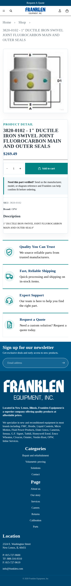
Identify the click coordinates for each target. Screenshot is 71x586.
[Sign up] (63, 362)
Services (35, 501)
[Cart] (67, 10)
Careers (35, 507)
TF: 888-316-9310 (12, 558)
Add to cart (48, 168)
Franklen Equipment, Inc (38, 578)
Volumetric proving (35, 461)
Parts (35, 526)
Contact (36, 474)
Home (7, 22)
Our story (35, 495)
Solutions (35, 468)
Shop (22, 22)
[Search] (11, 10)
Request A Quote (35, 2)
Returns (36, 514)
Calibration (35, 520)
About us (35, 488)
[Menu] (4, 11)
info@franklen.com (13, 568)
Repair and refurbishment (35, 455)
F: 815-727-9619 (11, 562)
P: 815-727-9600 (11, 555)
